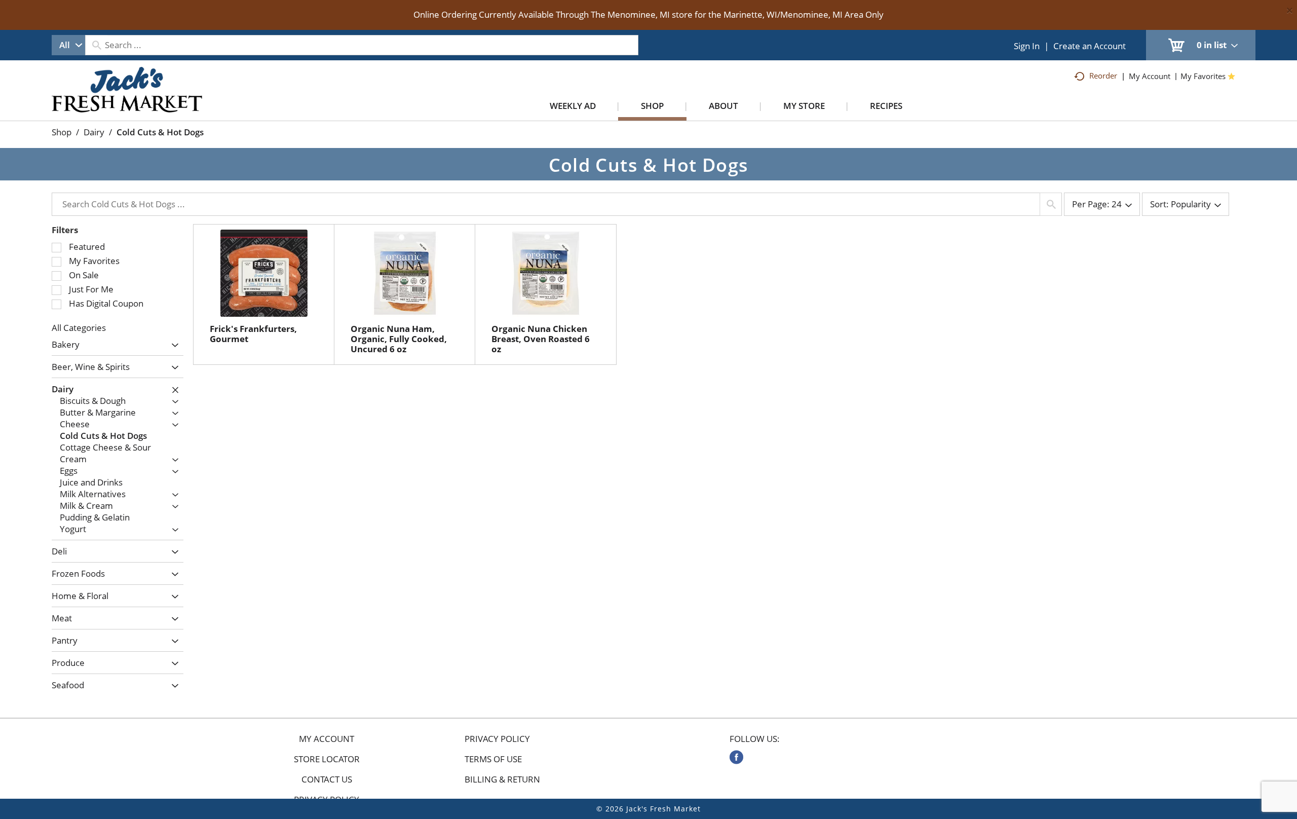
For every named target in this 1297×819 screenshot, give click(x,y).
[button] (172, 345)
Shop (61, 132)
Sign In (1027, 46)
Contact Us (326, 779)
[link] (736, 757)
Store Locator (327, 759)
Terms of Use (493, 759)
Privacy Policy (497, 739)
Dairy (94, 132)
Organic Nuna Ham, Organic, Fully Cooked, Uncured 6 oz (399, 339)
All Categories (79, 327)
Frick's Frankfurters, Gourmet (253, 334)
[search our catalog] (96, 45)
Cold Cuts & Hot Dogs (160, 132)
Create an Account (1089, 46)
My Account (326, 739)
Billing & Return (502, 779)
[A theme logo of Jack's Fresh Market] (127, 100)
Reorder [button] (1103, 75)
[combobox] (68, 45)
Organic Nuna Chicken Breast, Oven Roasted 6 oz (540, 339)
